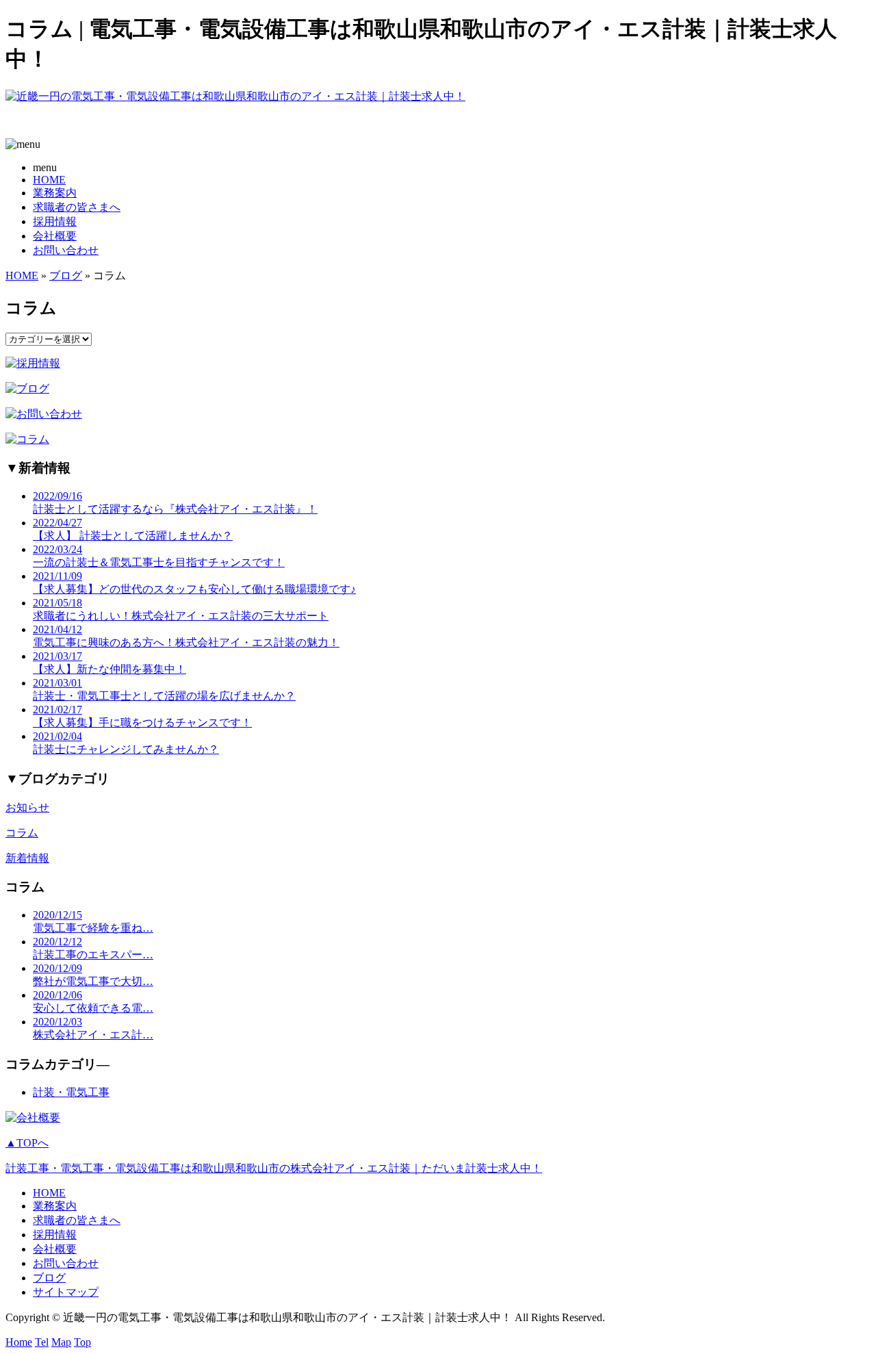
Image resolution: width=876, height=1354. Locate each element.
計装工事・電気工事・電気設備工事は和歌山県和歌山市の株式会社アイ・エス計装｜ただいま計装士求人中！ (273, 1168)
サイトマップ (66, 1292)
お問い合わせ (66, 250)
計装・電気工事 (71, 1092)
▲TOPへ (27, 1143)
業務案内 (55, 193)
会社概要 (55, 236)
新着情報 (27, 858)
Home (18, 1342)
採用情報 (55, 221)
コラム (21, 833)
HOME (49, 180)
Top (82, 1342)
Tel (42, 1342)
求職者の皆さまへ (76, 207)
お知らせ (27, 807)
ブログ (65, 275)
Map (61, 1342)
